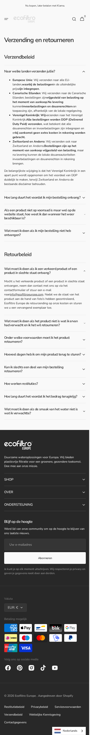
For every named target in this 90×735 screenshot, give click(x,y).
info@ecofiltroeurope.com (26, 298)
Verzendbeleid (13, 722)
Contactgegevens (15, 730)
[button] (6, 19)
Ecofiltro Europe (26, 703)
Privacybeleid (39, 714)
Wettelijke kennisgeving (44, 722)
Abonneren (43, 566)
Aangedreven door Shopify (55, 703)
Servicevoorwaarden (68, 714)
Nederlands (67, 731)
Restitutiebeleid (14, 714)
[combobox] (66, 731)
